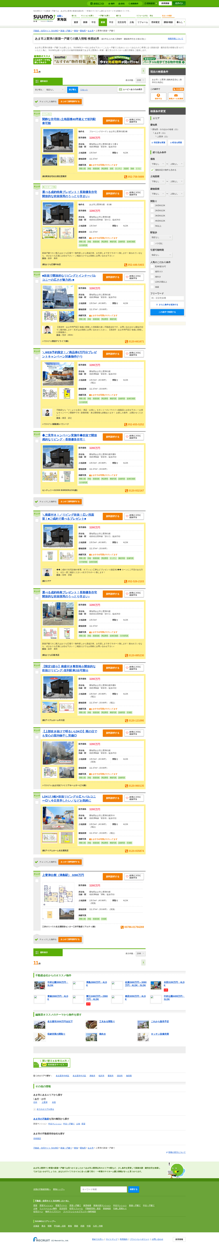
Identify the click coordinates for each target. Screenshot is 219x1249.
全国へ (60, 16)
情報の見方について (177, 1152)
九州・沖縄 (98, 1226)
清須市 (120, 1076)
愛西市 (111, 1076)
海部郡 (129, 1076)
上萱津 (44, 1102)
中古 (94, 22)
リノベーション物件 (48, 1208)
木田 (54, 1102)
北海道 (36, 1226)
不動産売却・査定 (93, 1208)
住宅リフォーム (76, 1208)
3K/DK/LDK (160, 216)
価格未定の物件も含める (165, 170)
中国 (89, 1226)
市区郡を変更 (159, 142)
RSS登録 (178, 89)
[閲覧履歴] (150, 3)
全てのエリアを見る (45, 1109)
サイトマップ (112, 1239)
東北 (43, 1226)
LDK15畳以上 (161, 282)
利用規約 (124, 1239)
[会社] (122, 3)
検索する (134, 1189)
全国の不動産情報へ (42, 1189)
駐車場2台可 (160, 266)
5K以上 (158, 226)
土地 (132, 22)
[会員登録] (165, 3)
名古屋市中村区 (62, 1076)
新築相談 (107, 1208)
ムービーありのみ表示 (132, 89)
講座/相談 (168, 22)
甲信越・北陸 (60, 1226)
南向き (158, 277)
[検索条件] (134, 3)
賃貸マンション (46, 1205)
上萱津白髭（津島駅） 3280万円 (63, 875)
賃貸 (76, 22)
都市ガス (159, 271)
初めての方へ (98, 1239)
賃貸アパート (61, 1205)
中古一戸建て (69, 1124)
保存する (158, 97)
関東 (50, 1226)
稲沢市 (101, 1076)
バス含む (159, 243)
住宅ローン (38, 1211)
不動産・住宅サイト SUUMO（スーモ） (52, 1201)
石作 (35, 1102)
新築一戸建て (66, 31)
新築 (85, 22)
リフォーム (143, 22)
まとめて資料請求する (70, 101)
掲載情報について (175, 38)
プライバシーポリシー (139, 1239)
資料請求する (112, 120)
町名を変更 (177, 142)
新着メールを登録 (176, 97)
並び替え (72, 89)
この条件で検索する (167, 312)
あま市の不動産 (41, 1119)
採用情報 (179, 1239)
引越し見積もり (120, 1208)
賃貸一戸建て (75, 1205)
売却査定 (155, 22)
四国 (82, 1226)
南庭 (157, 287)
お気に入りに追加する (134, 121)
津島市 (92, 1076)
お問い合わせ (157, 1239)
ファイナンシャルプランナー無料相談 (79, 1211)
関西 (76, 1226)
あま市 (91, 31)
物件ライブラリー (53, 1211)
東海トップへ (59, 1189)
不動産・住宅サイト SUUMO (45, 31)
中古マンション (55, 1124)
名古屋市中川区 (79, 1076)
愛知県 (83, 31)
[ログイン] (179, 3)
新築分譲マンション (102, 1205)
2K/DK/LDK (160, 210)
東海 (76, 31)
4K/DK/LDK (160, 221)
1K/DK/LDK (160, 205)
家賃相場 (87, 1205)
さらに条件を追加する (168, 304)
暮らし (180, 22)
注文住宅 (122, 22)
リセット (84, 90)
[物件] (112, 3)
